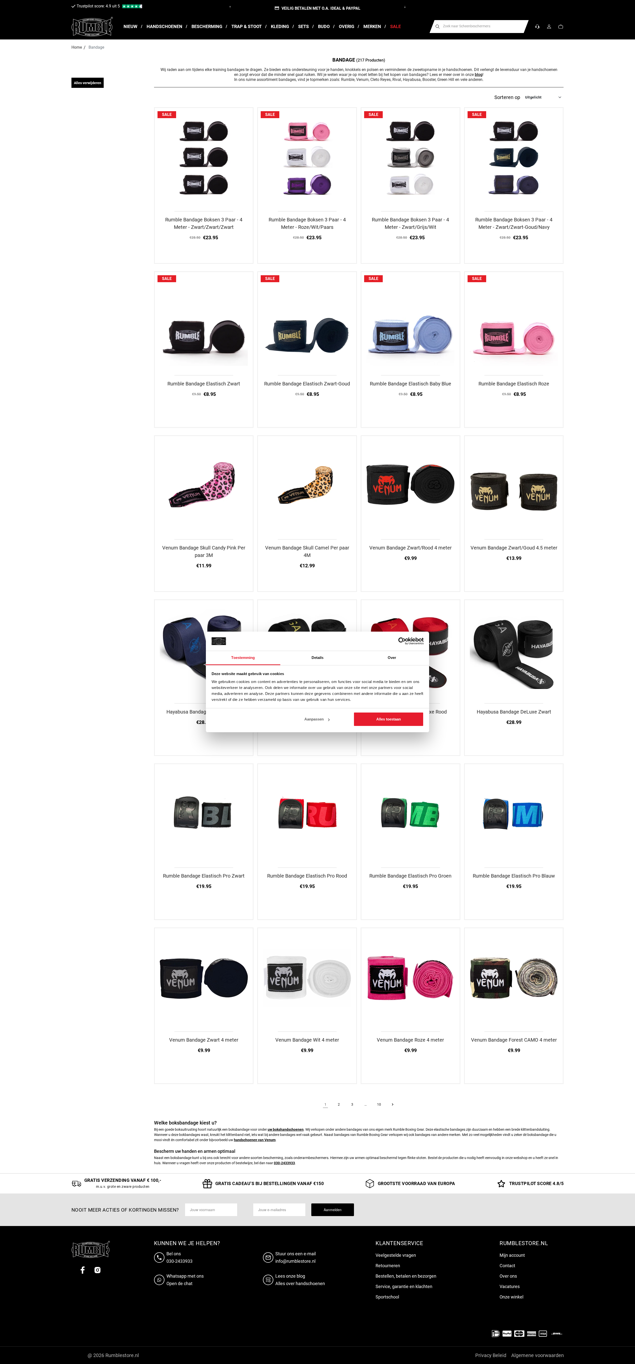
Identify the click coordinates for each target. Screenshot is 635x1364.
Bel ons (173, 1253)
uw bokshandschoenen (286, 1129)
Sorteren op (507, 97)
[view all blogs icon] (269, 1280)
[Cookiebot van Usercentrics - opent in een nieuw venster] (402, 641)
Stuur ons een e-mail (295, 1253)
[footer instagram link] (97, 1270)
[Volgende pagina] (392, 1104)
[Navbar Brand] (92, 26)
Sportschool (387, 1296)
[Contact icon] (537, 27)
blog (478, 74)
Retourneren (388, 1265)
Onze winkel (511, 1296)
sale (167, 114)
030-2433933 (284, 1163)
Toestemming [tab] (243, 657)
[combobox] (479, 26)
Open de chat (179, 1283)
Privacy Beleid (490, 1355)
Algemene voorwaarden (537, 1355)
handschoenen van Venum (255, 1140)
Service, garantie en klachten (404, 1286)
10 (379, 1104)
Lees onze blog (290, 1276)
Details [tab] (318, 657)
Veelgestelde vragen (396, 1255)
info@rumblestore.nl (295, 1261)
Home (76, 47)
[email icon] (269, 1257)
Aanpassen (314, 719)
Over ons (508, 1276)
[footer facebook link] (83, 1270)
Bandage (96, 47)
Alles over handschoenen (300, 1283)
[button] (561, 27)
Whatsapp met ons (185, 1276)
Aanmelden (333, 1209)
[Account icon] (549, 27)
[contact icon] (160, 1257)
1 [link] (325, 1104)
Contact (507, 1265)
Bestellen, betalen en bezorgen (406, 1276)
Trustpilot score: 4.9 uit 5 (98, 6)
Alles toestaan (388, 719)
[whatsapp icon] (160, 1280)
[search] (438, 27)
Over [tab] (392, 657)
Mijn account (512, 1255)
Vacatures (510, 1286)
